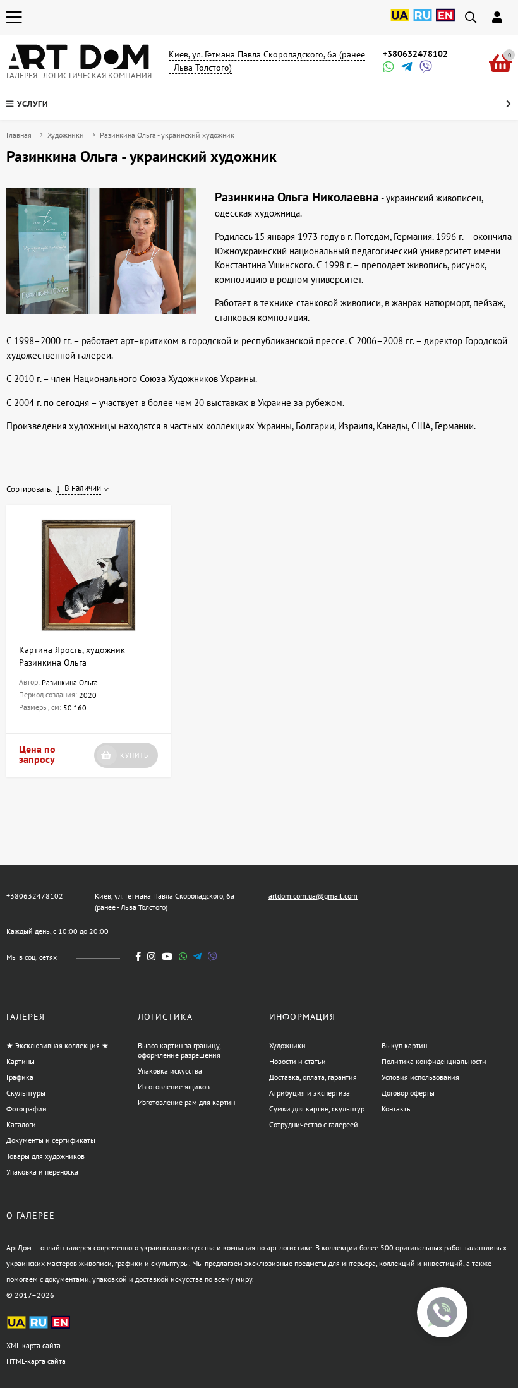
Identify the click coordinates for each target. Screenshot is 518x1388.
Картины (20, 1061)
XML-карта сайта (33, 1345)
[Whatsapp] (387, 68)
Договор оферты (408, 1093)
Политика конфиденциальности (434, 1061)
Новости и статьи (297, 1061)
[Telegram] (405, 68)
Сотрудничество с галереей (313, 1124)
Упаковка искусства (170, 1070)
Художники (65, 135)
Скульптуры (25, 1093)
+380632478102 (415, 53)
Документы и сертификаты (50, 1140)
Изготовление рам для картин (186, 1102)
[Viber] (423, 68)
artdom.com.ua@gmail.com (313, 895)
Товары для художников (45, 1156)
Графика (19, 1077)
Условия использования (420, 1077)
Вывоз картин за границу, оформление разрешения (179, 1050)
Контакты (397, 1108)
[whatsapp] (183, 956)
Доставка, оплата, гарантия (313, 1077)
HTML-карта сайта (36, 1361)
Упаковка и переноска (42, 1171)
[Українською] (400, 22)
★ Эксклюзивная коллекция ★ (57, 1045)
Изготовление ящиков (174, 1086)
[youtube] (167, 956)
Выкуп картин (404, 1045)
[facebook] (138, 956)
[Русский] (423, 22)
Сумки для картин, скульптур (316, 1108)
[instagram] (151, 956)
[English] (445, 22)
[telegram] (197, 956)
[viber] (212, 956)
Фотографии (26, 1108)
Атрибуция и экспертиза (309, 1093)
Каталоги (21, 1124)
